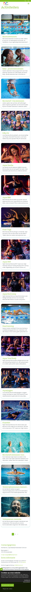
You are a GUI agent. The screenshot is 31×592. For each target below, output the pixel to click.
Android (24, 562)
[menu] (28, 3)
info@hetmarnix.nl (18, 565)
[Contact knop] (28, 1)
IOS (19, 562)
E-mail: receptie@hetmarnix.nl (9, 555)
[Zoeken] (25, 1)
